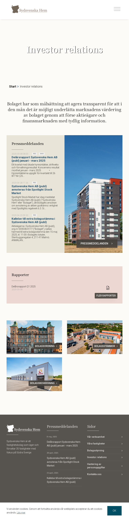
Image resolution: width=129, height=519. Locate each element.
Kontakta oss (94, 474)
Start (12, 86)
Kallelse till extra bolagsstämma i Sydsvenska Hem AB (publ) (33, 220)
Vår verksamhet (95, 437)
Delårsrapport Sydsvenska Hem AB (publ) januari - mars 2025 (34, 159)
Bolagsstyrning (95, 450)
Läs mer (21, 512)
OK (114, 510)
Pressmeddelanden (94, 243)
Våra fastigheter (96, 443)
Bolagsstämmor (104, 346)
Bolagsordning (45, 346)
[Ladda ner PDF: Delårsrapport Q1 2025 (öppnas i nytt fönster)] (108, 288)
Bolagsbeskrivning (42, 383)
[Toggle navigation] (117, 9)
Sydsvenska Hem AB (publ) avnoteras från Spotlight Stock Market (32, 190)
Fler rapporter (106, 295)
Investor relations (97, 457)
